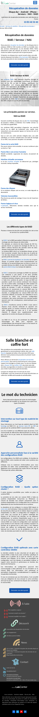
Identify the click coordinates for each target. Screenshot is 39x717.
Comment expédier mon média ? (17, 616)
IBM (35, 426)
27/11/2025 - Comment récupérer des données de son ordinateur (21, 652)
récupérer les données (17, 45)
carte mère (4, 509)
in (25, 712)
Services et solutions (12, 26)
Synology (4, 426)
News (24, 642)
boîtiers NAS (18, 365)
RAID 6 (6, 305)
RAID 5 (6, 273)
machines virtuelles (13, 161)
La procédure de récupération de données (18, 629)
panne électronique (10, 267)
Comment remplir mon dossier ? (17, 613)
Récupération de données (26, 26)
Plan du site (27, 694)
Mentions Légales (18, 694)
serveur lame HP (24, 426)
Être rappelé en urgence (14, 610)
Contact (24, 662)
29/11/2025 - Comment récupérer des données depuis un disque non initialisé (22, 649)
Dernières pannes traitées (13, 636)
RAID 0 (6, 240)
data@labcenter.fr (11, 671)
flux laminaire (24, 57)
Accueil (2, 26)
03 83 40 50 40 (31, 22)
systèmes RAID (8, 79)
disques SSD (8, 365)
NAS (16, 99)
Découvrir (24, 623)
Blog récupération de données (15, 655)
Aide (33, 694)
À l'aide (25, 604)
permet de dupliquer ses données (16, 259)
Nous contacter (8, 694)
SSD (28, 121)
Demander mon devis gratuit (19, 65)
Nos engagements (11, 632)
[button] (35, 2)
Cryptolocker (4, 205)
